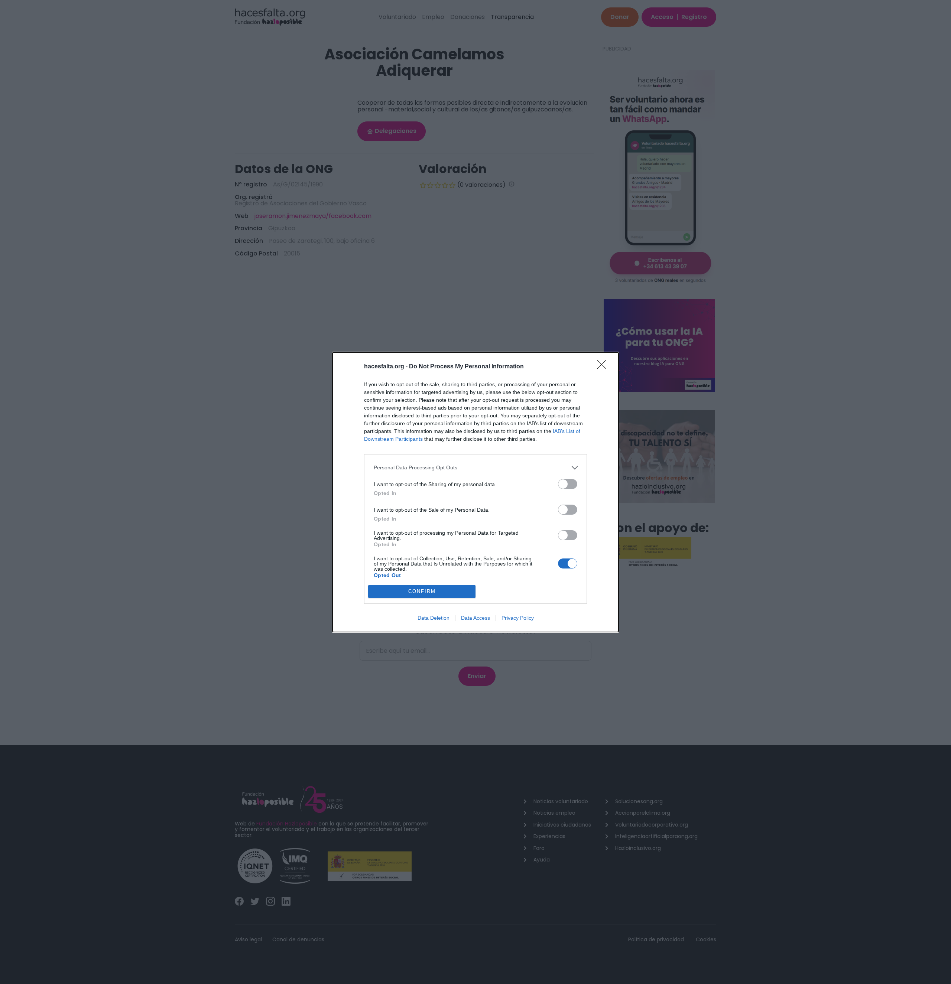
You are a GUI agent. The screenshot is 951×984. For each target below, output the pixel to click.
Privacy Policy (518, 618)
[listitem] (475, 468)
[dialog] (475, 492)
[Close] (604, 367)
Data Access (475, 618)
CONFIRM (422, 591)
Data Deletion (433, 618)
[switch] (567, 484)
